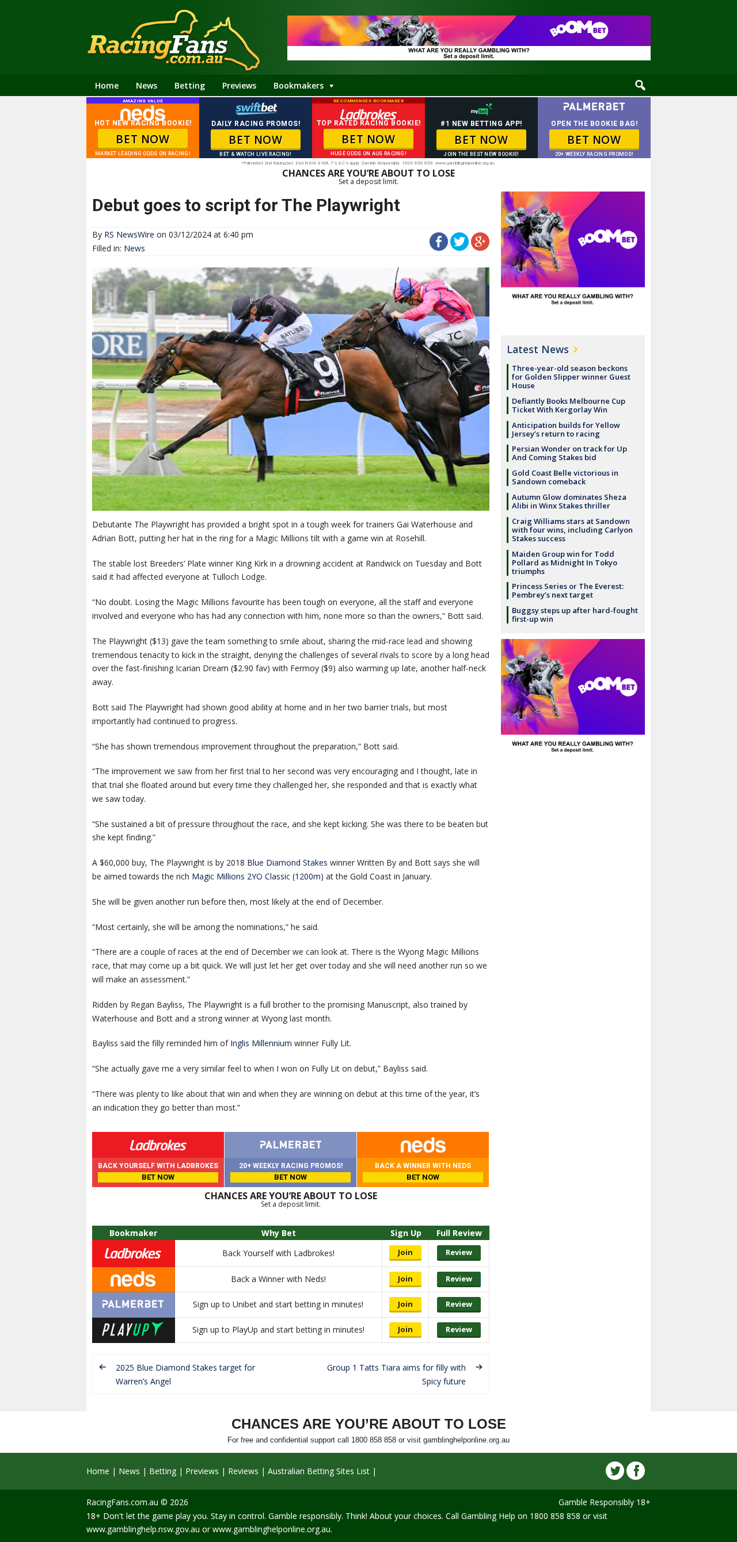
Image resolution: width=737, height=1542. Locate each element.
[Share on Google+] (480, 247)
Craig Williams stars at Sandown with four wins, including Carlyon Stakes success (572, 530)
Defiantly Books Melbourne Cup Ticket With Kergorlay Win (568, 405)
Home (107, 85)
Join (405, 1252)
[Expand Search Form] (640, 85)
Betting (189, 85)
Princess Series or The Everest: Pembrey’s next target (568, 590)
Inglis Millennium (261, 1043)
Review (459, 1252)
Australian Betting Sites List (319, 1471)
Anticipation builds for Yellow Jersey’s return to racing (566, 429)
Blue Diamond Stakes (287, 862)
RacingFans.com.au (122, 1502)
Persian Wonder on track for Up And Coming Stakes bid (569, 452)
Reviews (243, 1471)
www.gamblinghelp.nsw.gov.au (143, 1529)
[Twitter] (615, 1470)
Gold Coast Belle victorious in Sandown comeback (565, 477)
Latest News (538, 349)
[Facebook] (635, 1470)
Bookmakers (298, 85)
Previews (239, 85)
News (146, 85)
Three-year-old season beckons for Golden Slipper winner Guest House (571, 377)
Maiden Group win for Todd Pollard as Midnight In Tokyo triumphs (564, 562)
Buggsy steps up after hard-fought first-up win (575, 614)
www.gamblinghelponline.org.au (271, 1529)
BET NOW (142, 139)
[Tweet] (459, 247)
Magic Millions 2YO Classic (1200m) (258, 876)
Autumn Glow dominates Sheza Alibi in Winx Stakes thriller (569, 501)
